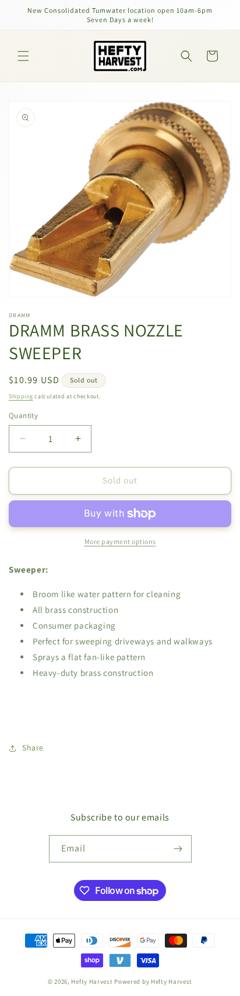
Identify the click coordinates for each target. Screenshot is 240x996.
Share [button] (33, 747)
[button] (23, 56)
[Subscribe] (178, 848)
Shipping (21, 396)
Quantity (23, 415)
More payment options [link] (120, 541)
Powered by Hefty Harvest (153, 981)
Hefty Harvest (91, 981)
